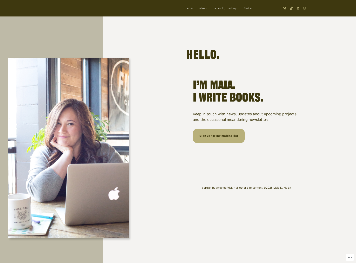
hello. (202, 55)
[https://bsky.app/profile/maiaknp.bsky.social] (284, 8)
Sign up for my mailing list (218, 135)
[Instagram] (304, 8)
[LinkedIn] (298, 8)
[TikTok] (291, 8)
